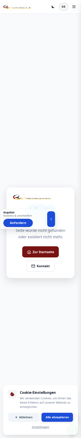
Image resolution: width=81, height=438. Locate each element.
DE (64, 6)
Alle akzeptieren (57, 417)
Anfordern (18, 223)
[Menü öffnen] (74, 7)
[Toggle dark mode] (53, 6)
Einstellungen (40, 427)
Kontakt (43, 266)
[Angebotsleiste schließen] (51, 219)
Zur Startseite (43, 252)
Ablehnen (25, 417)
